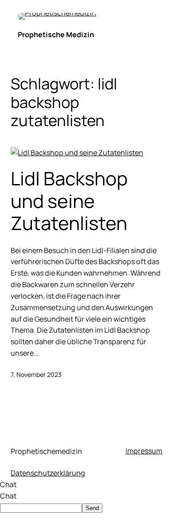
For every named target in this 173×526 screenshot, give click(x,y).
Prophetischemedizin (46, 451)
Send (92, 508)
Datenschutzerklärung (48, 473)
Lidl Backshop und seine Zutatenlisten (69, 200)
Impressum (144, 451)
